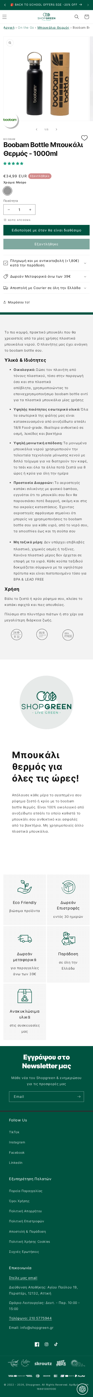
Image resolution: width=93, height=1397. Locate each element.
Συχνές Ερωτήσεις (24, 1251)
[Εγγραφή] (79, 1096)
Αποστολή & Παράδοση (27, 1231)
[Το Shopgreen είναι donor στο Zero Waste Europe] (77, 1364)
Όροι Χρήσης (19, 1201)
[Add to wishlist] (84, 138)
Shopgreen (33, 1384)
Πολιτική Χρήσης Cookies (29, 1241)
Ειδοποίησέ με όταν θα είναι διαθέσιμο (46, 230)
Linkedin (16, 1162)
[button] (46, 163)
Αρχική (9, 27)
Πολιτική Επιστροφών (26, 1221)
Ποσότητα (10, 200)
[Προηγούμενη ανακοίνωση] (5, 5)
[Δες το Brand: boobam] (10, 120)
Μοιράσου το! (19, 302)
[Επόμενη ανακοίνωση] (88, 5)
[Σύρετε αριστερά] (37, 129)
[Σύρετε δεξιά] (56, 129)
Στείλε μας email (23, 1278)
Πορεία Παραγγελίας (26, 1191)
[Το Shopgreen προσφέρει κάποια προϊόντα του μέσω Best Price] (61, 1364)
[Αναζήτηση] (77, 17)
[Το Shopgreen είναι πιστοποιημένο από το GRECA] (19, 1364)
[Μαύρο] (7, 191)
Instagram (17, 1142)
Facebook (17, 1152)
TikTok (14, 1132)
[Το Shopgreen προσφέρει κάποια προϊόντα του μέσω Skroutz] (43, 1364)
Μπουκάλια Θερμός (53, 27)
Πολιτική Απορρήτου (25, 1211)
